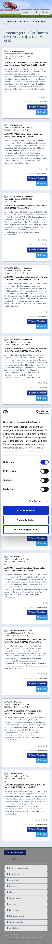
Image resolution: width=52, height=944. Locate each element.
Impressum (12, 886)
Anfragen (12, 904)
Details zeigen (36, 501)
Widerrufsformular (15, 922)
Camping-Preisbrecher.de (9, 10)
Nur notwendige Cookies (26, 529)
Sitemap (11, 892)
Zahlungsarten (14, 910)
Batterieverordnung (16, 916)
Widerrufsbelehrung (16, 898)
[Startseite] (26, 4)
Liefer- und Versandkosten (18, 868)
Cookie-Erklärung (15, 928)
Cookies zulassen (26, 510)
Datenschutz (13, 874)
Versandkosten (43, 102)
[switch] (44, 471)
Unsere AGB (13, 880)
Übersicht (26, 12)
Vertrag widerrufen (15, 852)
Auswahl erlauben (26, 520)
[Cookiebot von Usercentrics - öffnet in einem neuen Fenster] (37, 412)
